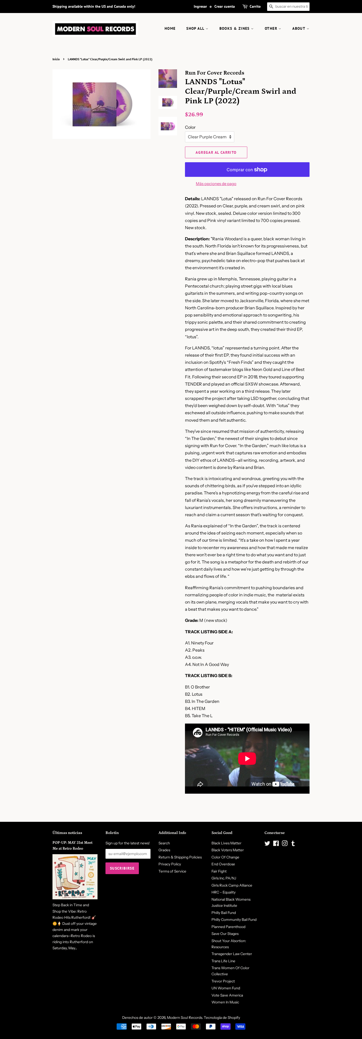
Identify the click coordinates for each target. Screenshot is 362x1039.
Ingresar (200, 6)
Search (164, 843)
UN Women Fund (225, 988)
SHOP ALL (196, 28)
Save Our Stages (225, 933)
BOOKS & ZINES (235, 28)
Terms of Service (172, 871)
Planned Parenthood (228, 927)
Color (190, 127)
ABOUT (299, 28)
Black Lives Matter (226, 843)
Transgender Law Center (231, 954)
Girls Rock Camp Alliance (231, 885)
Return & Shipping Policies (180, 857)
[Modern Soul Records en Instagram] (285, 844)
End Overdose (223, 864)
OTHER (272, 28)
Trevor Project (223, 981)
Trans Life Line (223, 961)
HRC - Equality (223, 892)
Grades (164, 850)
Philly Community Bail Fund (234, 919)
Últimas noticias (67, 833)
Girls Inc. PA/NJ (223, 878)
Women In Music (225, 1002)
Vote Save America (227, 995)
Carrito (255, 6)
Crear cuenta (224, 6)
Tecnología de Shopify (222, 1017)
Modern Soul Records (184, 1017)
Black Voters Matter (227, 850)
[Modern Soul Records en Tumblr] (293, 844)
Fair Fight (219, 871)
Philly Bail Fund (223, 912)
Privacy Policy (169, 864)
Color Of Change (225, 857)
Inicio (56, 59)
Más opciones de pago (216, 183)
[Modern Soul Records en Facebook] (276, 844)
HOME (170, 28)
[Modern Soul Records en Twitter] (267, 844)
